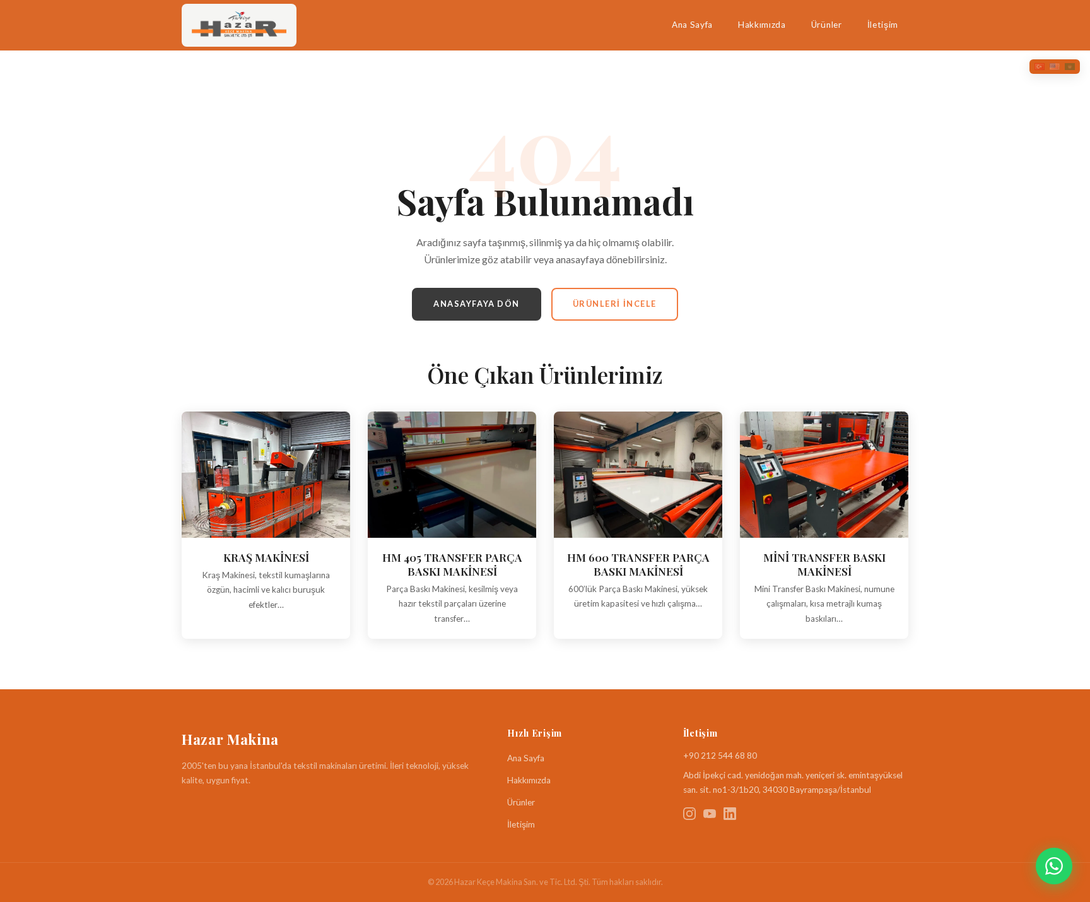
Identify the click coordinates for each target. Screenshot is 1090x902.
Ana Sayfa (692, 25)
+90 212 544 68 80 (720, 756)
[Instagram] (689, 815)
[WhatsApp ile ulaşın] (1054, 866)
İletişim (882, 25)
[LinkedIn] (730, 815)
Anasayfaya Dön (476, 304)
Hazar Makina (230, 739)
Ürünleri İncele (615, 304)
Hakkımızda (762, 25)
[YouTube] (709, 815)
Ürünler (826, 25)
